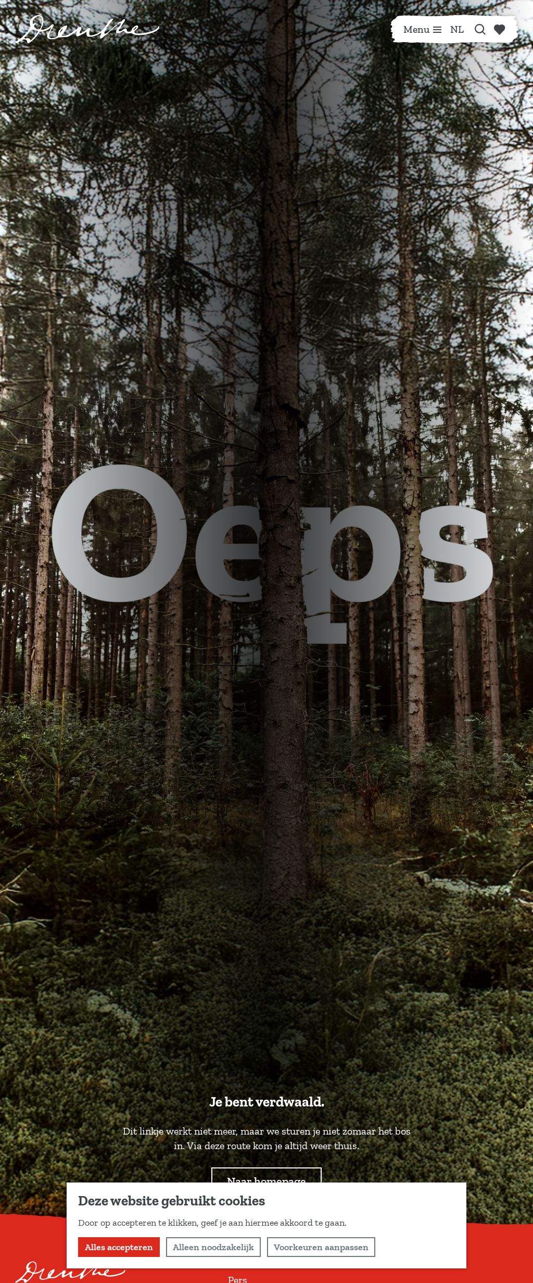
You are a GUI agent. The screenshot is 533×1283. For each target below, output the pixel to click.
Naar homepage (266, 1181)
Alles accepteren (119, 1247)
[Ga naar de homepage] (87, 29)
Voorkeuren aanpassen (321, 1247)
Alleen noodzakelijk (213, 1247)
